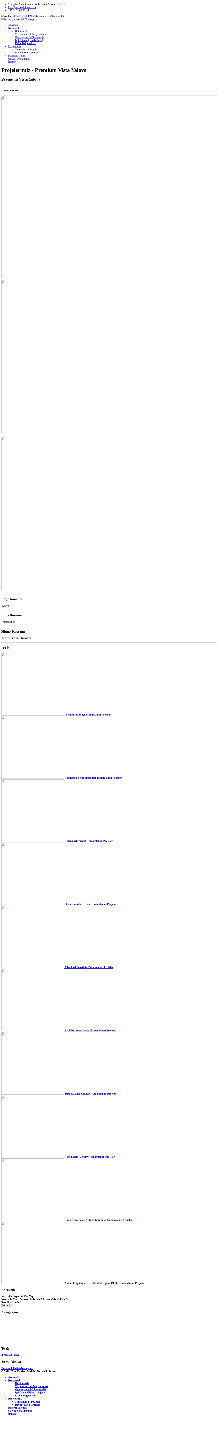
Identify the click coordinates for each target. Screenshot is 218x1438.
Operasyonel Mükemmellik (29, 37)
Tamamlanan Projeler (26, 49)
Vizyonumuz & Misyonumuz (30, 34)
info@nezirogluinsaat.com (22, 7)
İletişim (12, 61)
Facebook (7, 1368)
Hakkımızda (21, 31)
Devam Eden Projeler (26, 52)
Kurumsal (13, 28)
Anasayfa (13, 24)
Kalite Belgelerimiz (25, 43)
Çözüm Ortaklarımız (19, 58)
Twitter (17, 1368)
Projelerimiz (14, 46)
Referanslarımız (16, 55)
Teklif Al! (6, 1305)
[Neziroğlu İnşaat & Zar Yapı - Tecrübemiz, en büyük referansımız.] (17, 19)
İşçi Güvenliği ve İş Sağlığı (29, 40)
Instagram (27, 1368)
